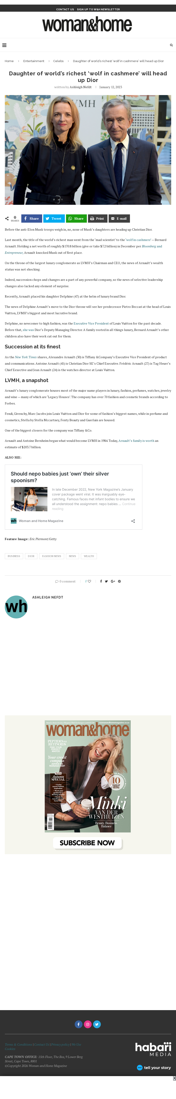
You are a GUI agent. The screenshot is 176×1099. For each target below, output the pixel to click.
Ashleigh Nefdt (81, 87)
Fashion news (51, 556)
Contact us (65, 9)
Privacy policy (60, 1044)
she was (28, 330)
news (72, 556)
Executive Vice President (91, 323)
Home (9, 61)
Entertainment (33, 61)
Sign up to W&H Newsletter (98, 9)
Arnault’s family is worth (136, 440)
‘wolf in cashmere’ (138, 240)
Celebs (58, 61)
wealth (89, 556)
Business (14, 556)
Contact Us (42, 1044)
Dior (31, 556)
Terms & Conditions (18, 1044)
